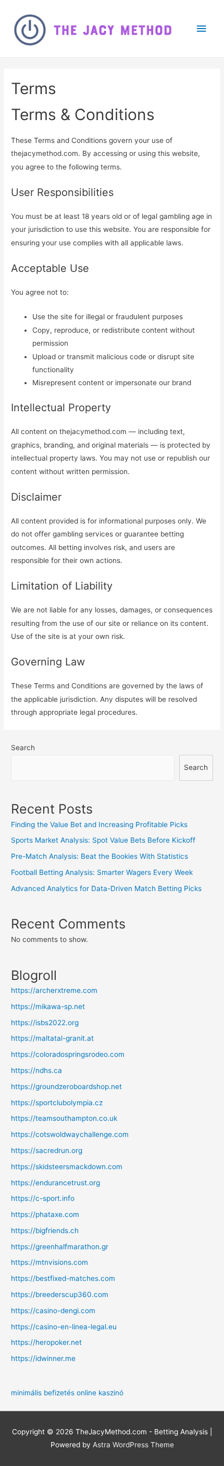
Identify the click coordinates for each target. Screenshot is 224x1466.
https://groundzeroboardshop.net (66, 1086)
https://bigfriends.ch (45, 1230)
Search (23, 747)
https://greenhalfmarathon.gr (59, 1246)
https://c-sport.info (42, 1198)
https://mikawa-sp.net (48, 1006)
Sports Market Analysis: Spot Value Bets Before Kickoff (103, 840)
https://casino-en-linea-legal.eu (64, 1327)
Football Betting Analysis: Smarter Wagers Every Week (102, 872)
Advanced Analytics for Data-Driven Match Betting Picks (106, 888)
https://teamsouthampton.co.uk (64, 1118)
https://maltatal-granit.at (52, 1038)
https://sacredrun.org (46, 1150)
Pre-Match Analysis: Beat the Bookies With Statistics (99, 856)
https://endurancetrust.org (55, 1183)
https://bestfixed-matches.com (63, 1278)
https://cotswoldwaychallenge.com (70, 1134)
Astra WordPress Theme (133, 1445)
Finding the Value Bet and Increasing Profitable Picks (99, 824)
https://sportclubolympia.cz (57, 1102)
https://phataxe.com (45, 1214)
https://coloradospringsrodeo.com (68, 1054)
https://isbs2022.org (45, 1022)
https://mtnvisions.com (49, 1262)
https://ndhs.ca (36, 1070)
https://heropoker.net (46, 1342)
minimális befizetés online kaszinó (67, 1393)
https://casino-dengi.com (53, 1310)
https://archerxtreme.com (54, 990)
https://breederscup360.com (59, 1294)
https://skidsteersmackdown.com (66, 1166)
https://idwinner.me (43, 1358)
